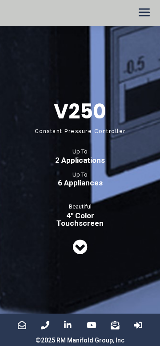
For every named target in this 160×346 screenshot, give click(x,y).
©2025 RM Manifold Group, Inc (80, 340)
